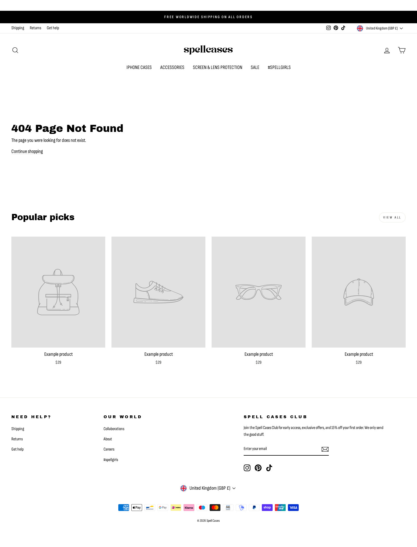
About (108, 439)
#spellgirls (111, 459)
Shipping (17, 28)
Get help (53, 28)
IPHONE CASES (139, 67)
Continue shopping (27, 151)
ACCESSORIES (172, 67)
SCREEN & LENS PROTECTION (217, 67)
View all (392, 217)
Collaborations (114, 429)
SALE (255, 67)
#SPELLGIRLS (279, 67)
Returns (35, 28)
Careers (109, 449)
